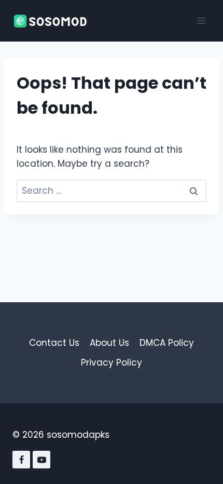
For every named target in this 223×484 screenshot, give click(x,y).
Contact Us (54, 343)
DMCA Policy (167, 343)
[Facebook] (21, 459)
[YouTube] (41, 459)
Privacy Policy (111, 362)
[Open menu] (201, 20)
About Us (109, 343)
